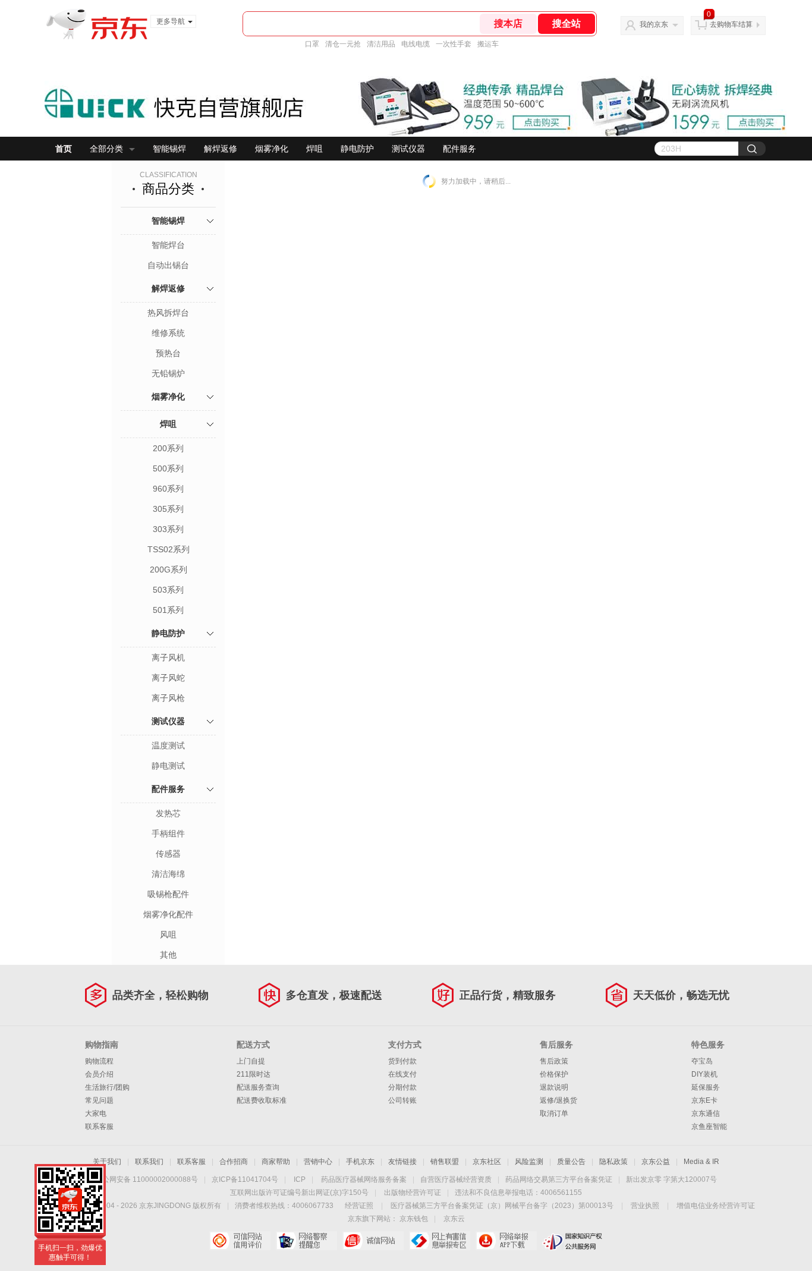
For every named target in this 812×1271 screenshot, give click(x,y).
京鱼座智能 (709, 1126)
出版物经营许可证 (412, 1192)
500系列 (168, 468)
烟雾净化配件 (168, 914)
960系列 (168, 488)
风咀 (168, 934)
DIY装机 (704, 1074)
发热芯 (168, 813)
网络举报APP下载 (506, 1240)
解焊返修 (220, 148)
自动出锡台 (168, 265)
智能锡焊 (169, 148)
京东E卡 (704, 1100)
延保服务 (705, 1087)
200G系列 (168, 569)
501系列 (168, 610)
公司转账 (402, 1100)
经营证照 (359, 1205)
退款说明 (554, 1087)
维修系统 (168, 333)
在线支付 (402, 1074)
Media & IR (701, 1161)
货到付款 (402, 1061)
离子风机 (168, 657)
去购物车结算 (731, 24)
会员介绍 (99, 1074)
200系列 (168, 448)
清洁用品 (381, 44)
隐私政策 (613, 1161)
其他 (168, 954)
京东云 (454, 1219)
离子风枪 (168, 698)
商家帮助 (276, 1161)
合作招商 (233, 1161)
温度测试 (168, 745)
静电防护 (357, 148)
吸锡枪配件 (168, 894)
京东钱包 (413, 1219)
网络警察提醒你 (306, 1240)
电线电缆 (415, 44)
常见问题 (99, 1100)
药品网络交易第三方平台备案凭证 (558, 1179)
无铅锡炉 (168, 373)
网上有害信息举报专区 (439, 1240)
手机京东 (360, 1161)
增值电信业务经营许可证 (715, 1205)
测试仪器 (408, 148)
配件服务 (459, 148)
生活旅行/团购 (107, 1087)
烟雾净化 (271, 148)
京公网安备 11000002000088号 (146, 1179)
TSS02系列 (168, 549)
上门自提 (251, 1061)
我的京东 (654, 24)
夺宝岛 (702, 1061)
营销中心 (318, 1161)
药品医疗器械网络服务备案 (364, 1179)
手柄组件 (168, 833)
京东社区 (487, 1161)
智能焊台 (168, 245)
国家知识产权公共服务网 (572, 1240)
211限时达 (253, 1074)
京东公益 (655, 1161)
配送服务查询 (258, 1087)
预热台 (168, 353)
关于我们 (107, 1161)
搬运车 (488, 44)
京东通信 (705, 1113)
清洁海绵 (168, 874)
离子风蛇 (168, 677)
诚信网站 (373, 1240)
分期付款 (402, 1087)
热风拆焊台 (168, 312)
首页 (63, 148)
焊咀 (314, 148)
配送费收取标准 (262, 1100)
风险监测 (529, 1161)
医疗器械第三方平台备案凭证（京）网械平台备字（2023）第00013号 (502, 1205)
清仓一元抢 (343, 44)
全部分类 (106, 148)
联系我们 (149, 1161)
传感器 (168, 853)
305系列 (168, 509)
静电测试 (168, 765)
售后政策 (554, 1061)
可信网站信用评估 (239, 1240)
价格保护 (554, 1074)
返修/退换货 (558, 1100)
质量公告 (571, 1161)
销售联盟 (444, 1161)
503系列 (168, 589)
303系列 (168, 529)
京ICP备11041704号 (245, 1179)
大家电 (95, 1113)
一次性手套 (453, 44)
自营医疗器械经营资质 (456, 1179)
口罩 (312, 44)
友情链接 (402, 1161)
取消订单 (554, 1113)
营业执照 (645, 1205)
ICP (300, 1179)
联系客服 (99, 1126)
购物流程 (99, 1061)
